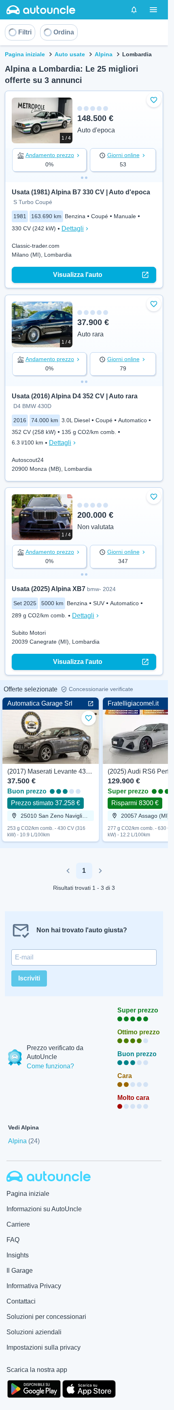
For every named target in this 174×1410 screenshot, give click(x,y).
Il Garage (19, 1270)
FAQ (12, 1239)
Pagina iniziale (25, 54)
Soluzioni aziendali (34, 1332)
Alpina (103, 54)
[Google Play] (34, 1388)
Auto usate (70, 54)
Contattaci (21, 1301)
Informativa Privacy (33, 1285)
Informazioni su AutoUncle (44, 1209)
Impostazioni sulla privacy (43, 1347)
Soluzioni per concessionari (46, 1316)
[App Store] (89, 1388)
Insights (17, 1255)
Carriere (18, 1224)
